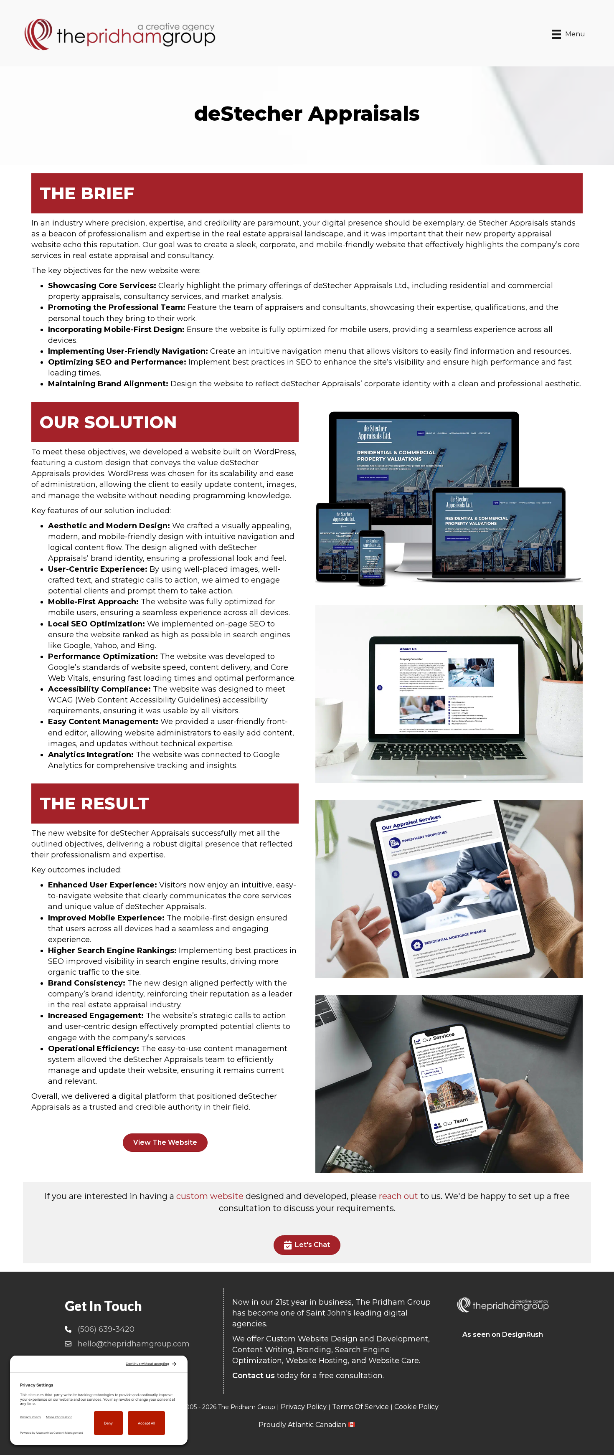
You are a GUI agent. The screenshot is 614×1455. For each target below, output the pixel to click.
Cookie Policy (416, 1407)
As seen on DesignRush (502, 1334)
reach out (398, 1196)
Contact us (253, 1375)
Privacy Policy (304, 1407)
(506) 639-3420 (106, 1329)
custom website (210, 1196)
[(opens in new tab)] (449, 498)
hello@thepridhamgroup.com (134, 1344)
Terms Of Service (360, 1407)
